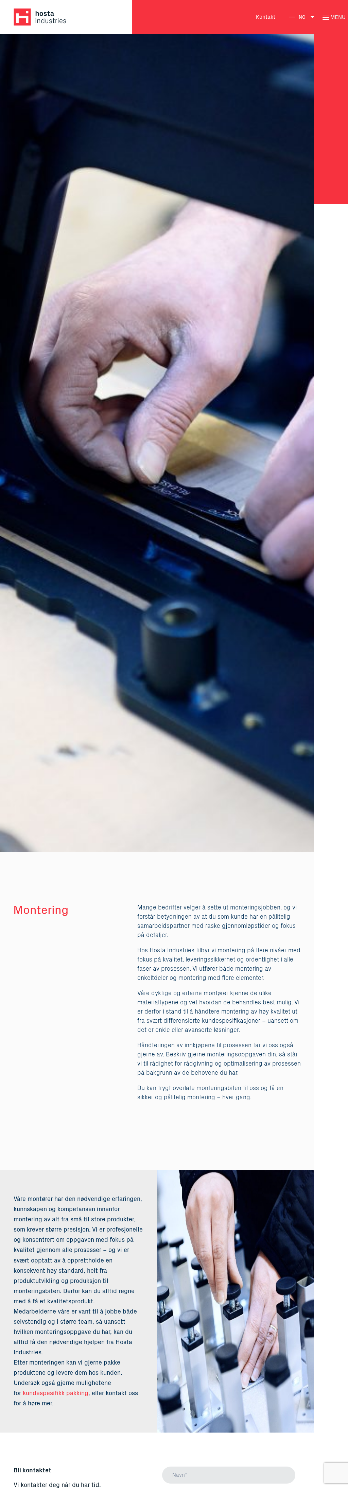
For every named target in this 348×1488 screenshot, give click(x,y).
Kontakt (265, 17)
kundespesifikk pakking (55, 1393)
